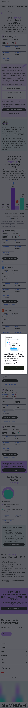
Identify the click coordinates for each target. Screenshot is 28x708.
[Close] (25, 335)
